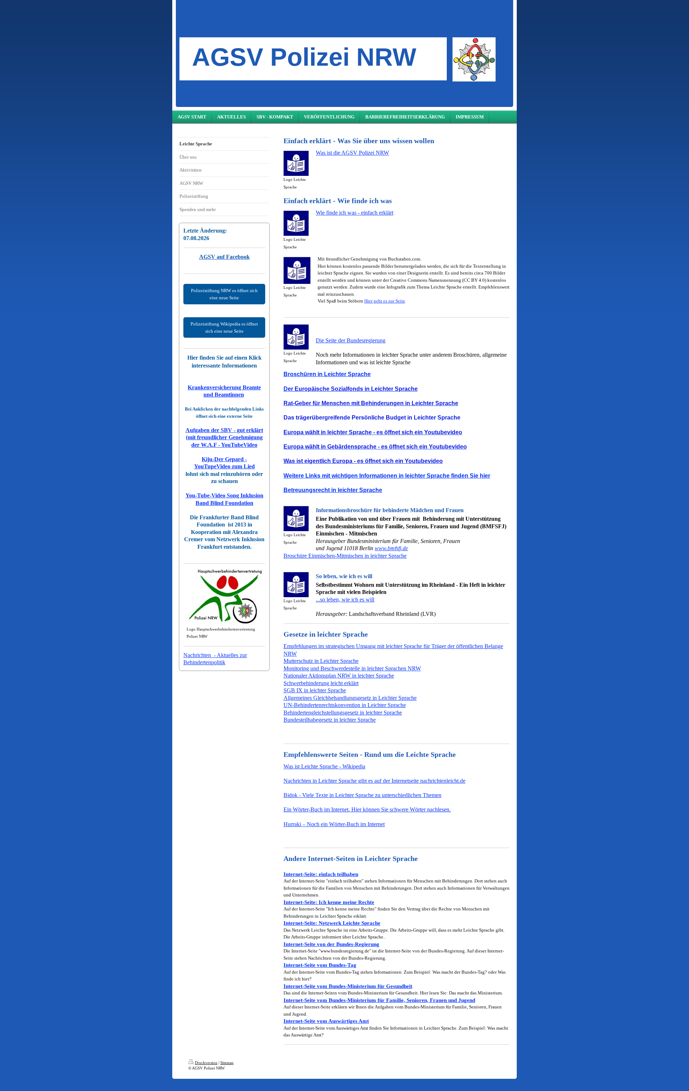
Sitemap (227, 1062)
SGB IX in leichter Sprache (314, 690)
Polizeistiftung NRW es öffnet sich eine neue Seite (224, 294)
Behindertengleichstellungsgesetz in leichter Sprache (342, 713)
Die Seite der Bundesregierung (350, 340)
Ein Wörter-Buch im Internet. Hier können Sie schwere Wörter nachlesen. (367, 809)
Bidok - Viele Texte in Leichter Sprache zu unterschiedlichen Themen (362, 795)
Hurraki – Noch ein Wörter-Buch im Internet (334, 824)
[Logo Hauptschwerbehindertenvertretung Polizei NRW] (224, 597)
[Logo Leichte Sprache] (296, 163)
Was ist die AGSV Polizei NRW (352, 153)
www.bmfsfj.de (391, 548)
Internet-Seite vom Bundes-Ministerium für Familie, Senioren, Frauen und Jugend (379, 1000)
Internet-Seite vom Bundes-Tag (319, 965)
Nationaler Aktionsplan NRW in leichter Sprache (338, 676)
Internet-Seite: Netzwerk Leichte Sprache (331, 923)
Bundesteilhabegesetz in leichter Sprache (329, 720)
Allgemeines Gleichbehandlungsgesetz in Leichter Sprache (350, 698)
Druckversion (206, 1062)
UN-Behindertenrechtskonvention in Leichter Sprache (344, 705)
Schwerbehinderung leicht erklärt (320, 683)
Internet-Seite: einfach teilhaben (320, 874)
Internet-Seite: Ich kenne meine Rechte (328, 902)
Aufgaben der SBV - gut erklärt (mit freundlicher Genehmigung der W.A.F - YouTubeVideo (224, 437)
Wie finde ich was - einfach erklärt (354, 213)
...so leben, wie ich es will (345, 599)
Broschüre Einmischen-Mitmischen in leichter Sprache (345, 556)
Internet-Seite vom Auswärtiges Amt (326, 1021)
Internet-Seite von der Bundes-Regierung (331, 944)
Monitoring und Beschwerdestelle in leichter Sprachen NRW (352, 668)
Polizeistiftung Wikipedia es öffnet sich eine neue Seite (224, 327)
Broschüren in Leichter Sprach (325, 374)
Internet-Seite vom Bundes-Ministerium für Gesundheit (347, 986)
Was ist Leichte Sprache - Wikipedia (324, 766)
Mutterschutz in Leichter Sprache (320, 661)
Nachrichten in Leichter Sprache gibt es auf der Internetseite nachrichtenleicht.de (374, 781)
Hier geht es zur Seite (384, 301)
